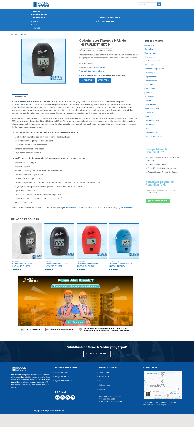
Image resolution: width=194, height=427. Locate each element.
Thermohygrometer (152, 120)
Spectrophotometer (152, 108)
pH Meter (148, 92)
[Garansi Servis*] (81, 50)
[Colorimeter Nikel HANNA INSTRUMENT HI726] (27, 241)
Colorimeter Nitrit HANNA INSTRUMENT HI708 (87, 265)
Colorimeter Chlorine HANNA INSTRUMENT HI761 (120, 265)
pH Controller (149, 88)
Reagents (148, 100)
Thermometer (149, 124)
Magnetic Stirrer (150, 77)
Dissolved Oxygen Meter (154, 69)
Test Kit (147, 116)
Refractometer (150, 104)
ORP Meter (148, 84)
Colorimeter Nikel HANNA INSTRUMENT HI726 (23, 265)
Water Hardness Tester (153, 136)
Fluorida (24, 104)
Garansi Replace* (106, 50)
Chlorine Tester (150, 53)
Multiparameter (150, 80)
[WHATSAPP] (82, 80)
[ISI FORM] (100, 80)
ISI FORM (105, 80)
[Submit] (159, 4)
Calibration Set (150, 49)
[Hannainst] (41, 4)
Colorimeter (23, 34)
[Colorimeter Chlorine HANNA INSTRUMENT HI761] (124, 241)
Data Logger (149, 65)
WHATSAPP (89, 80)
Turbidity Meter (150, 132)
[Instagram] (62, 397)
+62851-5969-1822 (115, 396)
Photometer (149, 96)
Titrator (147, 128)
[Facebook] (67, 397)
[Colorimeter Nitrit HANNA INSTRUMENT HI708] (92, 241)
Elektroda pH (149, 73)
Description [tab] (20, 96)
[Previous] (13, 86)
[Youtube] (57, 397)
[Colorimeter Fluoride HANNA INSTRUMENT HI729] (59, 241)
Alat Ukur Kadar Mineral (94, 71)
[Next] (19, 86)
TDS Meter (148, 112)
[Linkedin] (72, 397)
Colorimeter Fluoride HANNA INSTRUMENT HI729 (56, 265)
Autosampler (149, 45)
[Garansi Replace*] (97, 50)
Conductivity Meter (152, 61)
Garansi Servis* (88, 50)
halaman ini (127, 207)
